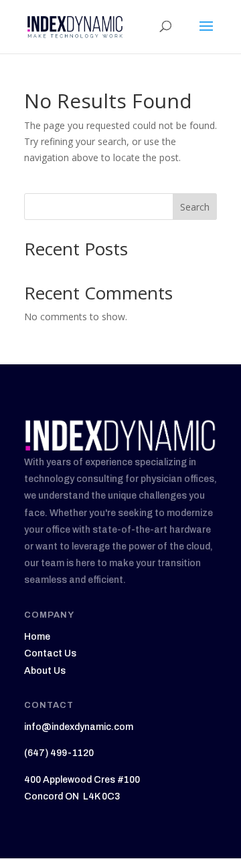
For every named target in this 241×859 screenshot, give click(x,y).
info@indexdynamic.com (78, 727)
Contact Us (50, 653)
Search (195, 207)
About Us (45, 671)
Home (37, 637)
